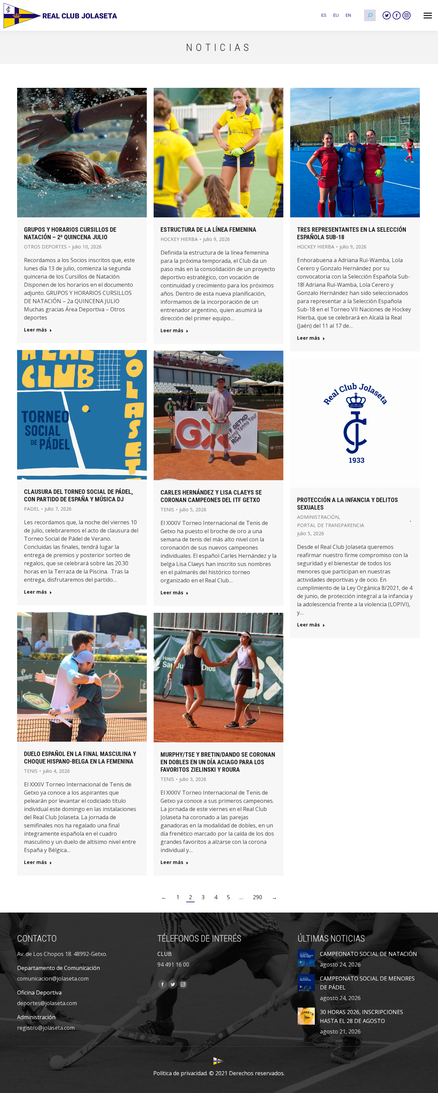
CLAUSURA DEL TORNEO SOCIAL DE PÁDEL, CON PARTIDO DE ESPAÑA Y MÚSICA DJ (78, 495)
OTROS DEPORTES (45, 246)
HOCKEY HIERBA (179, 239)
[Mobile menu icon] (427, 15)
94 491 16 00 (173, 964)
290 (257, 897)
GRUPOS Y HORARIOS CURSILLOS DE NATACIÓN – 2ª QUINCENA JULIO (70, 233)
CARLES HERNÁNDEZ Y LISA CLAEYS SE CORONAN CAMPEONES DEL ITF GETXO (211, 496)
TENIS (167, 509)
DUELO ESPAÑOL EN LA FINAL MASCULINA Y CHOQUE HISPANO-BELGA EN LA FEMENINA (80, 757)
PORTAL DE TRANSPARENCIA (330, 525)
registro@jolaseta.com (46, 1027)
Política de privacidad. (180, 1073)
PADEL (31, 508)
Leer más (35, 330)
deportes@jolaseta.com (47, 1003)
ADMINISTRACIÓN (318, 517)
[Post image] (306, 958)
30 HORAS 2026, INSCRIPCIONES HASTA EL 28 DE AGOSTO (361, 1016)
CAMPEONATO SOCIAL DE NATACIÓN (368, 954)
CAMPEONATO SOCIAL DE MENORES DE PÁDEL (367, 983)
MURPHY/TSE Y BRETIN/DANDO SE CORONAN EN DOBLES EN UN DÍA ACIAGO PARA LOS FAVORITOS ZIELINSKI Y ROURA (217, 762)
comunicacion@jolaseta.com (53, 978)
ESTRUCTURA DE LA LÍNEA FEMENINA (208, 229)
